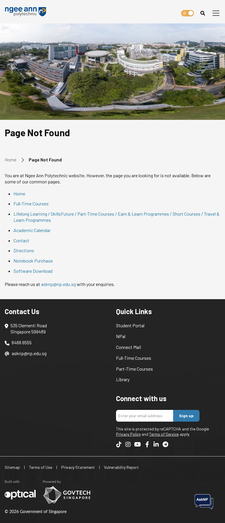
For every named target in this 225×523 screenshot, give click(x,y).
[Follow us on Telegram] (165, 444)
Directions (23, 250)
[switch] (187, 13)
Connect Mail (128, 347)
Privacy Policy (128, 434)
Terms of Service (164, 434)
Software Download (32, 271)
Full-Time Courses (31, 203)
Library (122, 379)
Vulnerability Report (121, 467)
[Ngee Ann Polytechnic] (27, 12)
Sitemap (12, 467)
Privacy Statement (78, 467)
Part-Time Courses (134, 369)
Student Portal (130, 325)
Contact (21, 240)
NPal (120, 336)
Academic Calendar (32, 230)
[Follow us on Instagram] (128, 444)
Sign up (186, 415)
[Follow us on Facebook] (147, 444)
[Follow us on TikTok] (119, 444)
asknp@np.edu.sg (58, 284)
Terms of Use (40, 467)
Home (10, 159)
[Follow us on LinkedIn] (156, 444)
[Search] (203, 13)
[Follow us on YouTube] (137, 444)
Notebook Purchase (33, 260)
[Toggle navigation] (216, 13)
